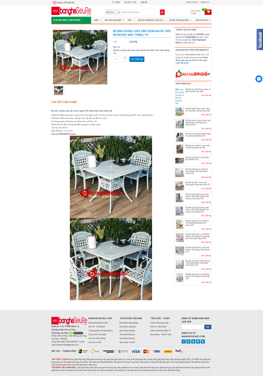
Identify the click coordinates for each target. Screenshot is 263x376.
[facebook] (184, 341)
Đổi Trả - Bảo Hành (158, 327)
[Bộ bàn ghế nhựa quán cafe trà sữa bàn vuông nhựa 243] (179, 112)
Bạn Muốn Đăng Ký (128, 327)
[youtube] (193, 341)
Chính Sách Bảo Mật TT (161, 331)
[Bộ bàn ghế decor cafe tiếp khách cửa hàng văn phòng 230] (179, 277)
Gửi (207, 327)
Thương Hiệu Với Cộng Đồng (100, 331)
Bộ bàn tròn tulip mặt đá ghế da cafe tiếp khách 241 (198, 135)
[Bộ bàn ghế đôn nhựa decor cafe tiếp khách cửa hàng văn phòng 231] (179, 264)
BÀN (96, 20)
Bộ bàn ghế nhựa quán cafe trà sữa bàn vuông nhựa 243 (198, 109)
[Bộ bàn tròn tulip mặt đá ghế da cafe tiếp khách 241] (179, 137)
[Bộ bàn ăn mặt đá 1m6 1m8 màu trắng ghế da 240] (179, 149)
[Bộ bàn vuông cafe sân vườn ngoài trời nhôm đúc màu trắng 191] (80, 57)
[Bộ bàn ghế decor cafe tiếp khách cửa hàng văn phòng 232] (179, 251)
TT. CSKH (116, 2)
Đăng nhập (192, 2)
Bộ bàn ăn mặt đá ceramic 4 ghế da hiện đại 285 (198, 90)
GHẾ (129, 20)
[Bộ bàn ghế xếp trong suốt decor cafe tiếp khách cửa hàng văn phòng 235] (179, 211)
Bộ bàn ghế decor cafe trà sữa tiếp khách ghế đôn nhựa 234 (197, 223)
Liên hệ (144, 2)
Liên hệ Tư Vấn (94, 342)
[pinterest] (188, 341)
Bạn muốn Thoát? (127, 342)
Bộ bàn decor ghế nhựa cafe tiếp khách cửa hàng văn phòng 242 (198, 122)
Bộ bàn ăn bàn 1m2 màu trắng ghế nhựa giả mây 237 (198, 183)
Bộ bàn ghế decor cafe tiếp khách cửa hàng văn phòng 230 (197, 276)
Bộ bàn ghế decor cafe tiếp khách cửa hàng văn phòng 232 (197, 249)
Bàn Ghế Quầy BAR (113, 20)
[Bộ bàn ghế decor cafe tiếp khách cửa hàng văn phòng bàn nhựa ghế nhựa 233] (179, 237)
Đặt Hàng (136, 59)
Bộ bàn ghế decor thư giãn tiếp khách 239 (197, 158)
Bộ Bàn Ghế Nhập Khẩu (179, 20)
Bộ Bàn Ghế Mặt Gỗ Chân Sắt (150, 20)
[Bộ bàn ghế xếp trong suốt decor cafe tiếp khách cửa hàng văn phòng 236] (179, 197)
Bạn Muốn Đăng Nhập (129, 323)
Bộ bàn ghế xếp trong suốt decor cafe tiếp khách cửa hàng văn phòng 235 (197, 209)
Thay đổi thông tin (127, 334)
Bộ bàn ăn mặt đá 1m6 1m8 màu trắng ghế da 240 (198, 146)
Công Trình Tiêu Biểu (97, 334)
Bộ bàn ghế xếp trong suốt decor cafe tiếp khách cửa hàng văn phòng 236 (197, 196)
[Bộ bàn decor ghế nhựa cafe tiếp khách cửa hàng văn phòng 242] (179, 124)
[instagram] (198, 341)
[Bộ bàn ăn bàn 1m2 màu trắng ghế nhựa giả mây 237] (179, 186)
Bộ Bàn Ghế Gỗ (202, 20)
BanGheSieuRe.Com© (98, 323)
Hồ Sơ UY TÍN (130, 2)
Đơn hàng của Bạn (127, 331)
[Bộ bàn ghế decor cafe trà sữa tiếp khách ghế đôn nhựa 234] (179, 224)
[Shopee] (203, 341)
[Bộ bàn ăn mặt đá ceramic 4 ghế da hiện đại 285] (180, 96)
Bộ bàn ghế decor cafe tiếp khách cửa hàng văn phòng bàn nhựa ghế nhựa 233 (197, 236)
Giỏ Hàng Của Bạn (127, 338)
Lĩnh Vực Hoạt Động (96, 338)
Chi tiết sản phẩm (64, 102)
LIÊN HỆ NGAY (182, 63)
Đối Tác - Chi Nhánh (96, 327)
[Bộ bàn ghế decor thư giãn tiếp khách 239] (179, 161)
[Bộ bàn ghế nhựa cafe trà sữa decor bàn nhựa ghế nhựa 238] (179, 172)
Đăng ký (205, 2)
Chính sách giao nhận (160, 323)
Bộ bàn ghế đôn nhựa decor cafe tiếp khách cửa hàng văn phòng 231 (198, 263)
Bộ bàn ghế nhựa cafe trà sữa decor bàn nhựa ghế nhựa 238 (197, 171)
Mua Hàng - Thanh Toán (161, 334)
